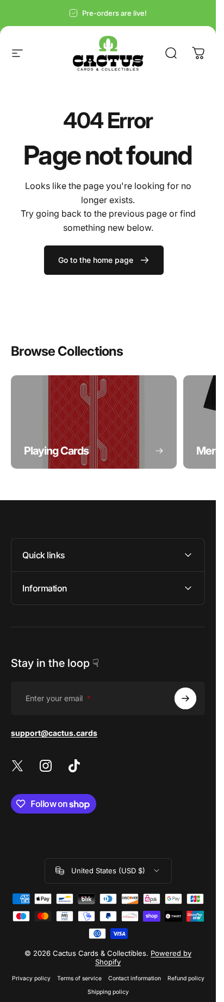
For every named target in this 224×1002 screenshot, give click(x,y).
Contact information (134, 978)
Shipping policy (108, 991)
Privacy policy (31, 978)
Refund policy (185, 978)
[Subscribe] (185, 698)
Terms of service (79, 978)
